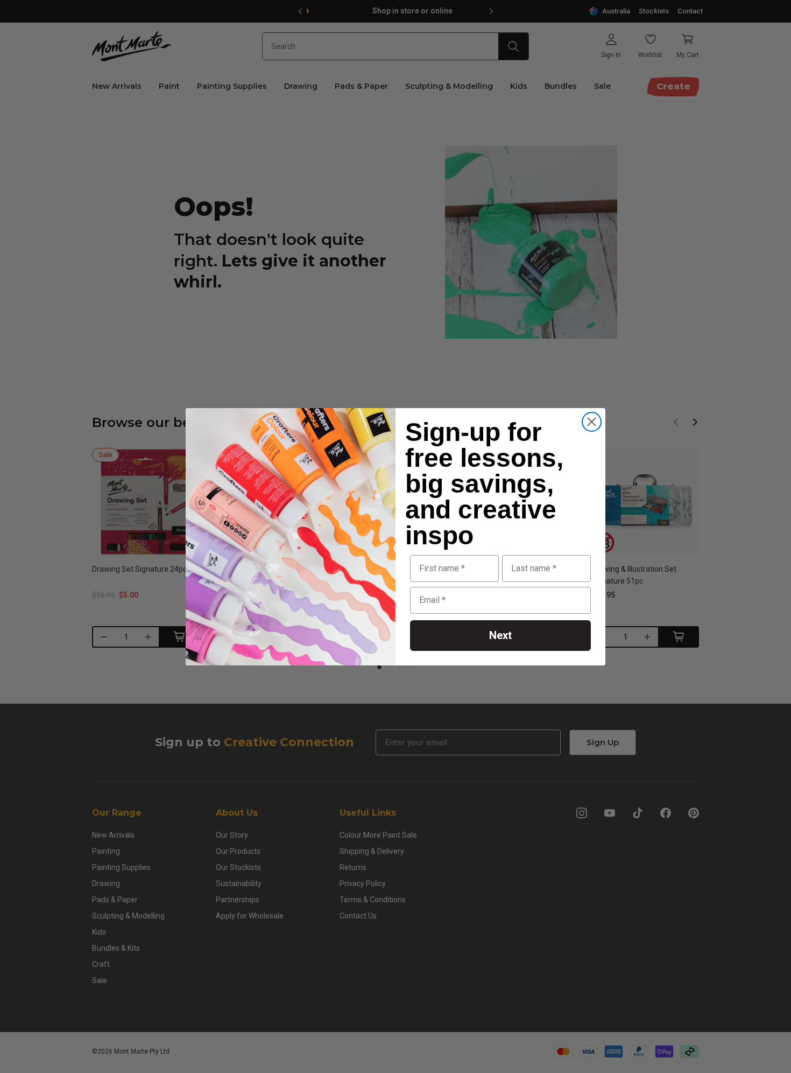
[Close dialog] (591, 421)
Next (500, 635)
